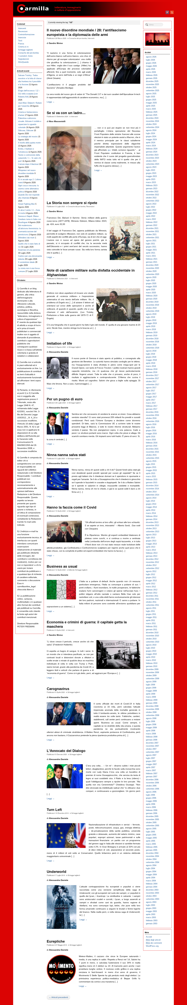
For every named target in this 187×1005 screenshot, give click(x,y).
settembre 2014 (152, 495)
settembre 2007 (152, 752)
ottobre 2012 (151, 565)
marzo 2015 (151, 476)
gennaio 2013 (151, 556)
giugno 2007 (151, 761)
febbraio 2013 (151, 553)
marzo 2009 (151, 697)
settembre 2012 (152, 568)
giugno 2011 (151, 614)
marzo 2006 (151, 807)
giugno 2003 (151, 908)
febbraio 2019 (151, 332)
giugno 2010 (151, 651)
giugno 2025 (151, 100)
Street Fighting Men (26, 204)
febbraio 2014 (151, 516)
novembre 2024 (152, 121)
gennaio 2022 (151, 225)
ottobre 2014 (151, 492)
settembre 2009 (152, 678)
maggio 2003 (151, 911)
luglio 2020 (150, 280)
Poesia (21, 44)
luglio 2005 (150, 832)
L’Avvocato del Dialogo (66, 751)
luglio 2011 (150, 611)
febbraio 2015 (151, 479)
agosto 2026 (151, 57)
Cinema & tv (23, 47)
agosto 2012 (151, 571)
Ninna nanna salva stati (66, 455)
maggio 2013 (151, 544)
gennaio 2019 (151, 335)
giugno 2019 (151, 320)
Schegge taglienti (75, 347)
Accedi (149, 937)
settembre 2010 (152, 642)
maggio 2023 (151, 176)
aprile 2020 (150, 289)
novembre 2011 (152, 599)
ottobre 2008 (151, 712)
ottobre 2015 (151, 455)
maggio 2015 (151, 470)
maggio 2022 (151, 213)
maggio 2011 (151, 617)
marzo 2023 (151, 182)
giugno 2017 (151, 394)
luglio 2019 (150, 317)
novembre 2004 (152, 856)
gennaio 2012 (151, 593)
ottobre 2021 (151, 234)
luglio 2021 (150, 244)
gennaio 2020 (151, 299)
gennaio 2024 (151, 152)
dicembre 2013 (152, 522)
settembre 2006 (152, 789)
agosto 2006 (151, 792)
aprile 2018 (150, 363)
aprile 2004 (150, 878)
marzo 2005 (151, 844)
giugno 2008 (151, 724)
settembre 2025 (152, 90)
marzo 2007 (151, 770)
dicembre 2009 (152, 669)
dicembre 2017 (152, 375)
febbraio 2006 (151, 810)
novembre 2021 (152, 231)
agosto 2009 (151, 682)
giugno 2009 (151, 688)
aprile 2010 (150, 657)
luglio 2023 (150, 170)
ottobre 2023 (151, 161)
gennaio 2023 (151, 188)
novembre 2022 (152, 195)
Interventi (91, 38)
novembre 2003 (152, 893)
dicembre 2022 (152, 191)
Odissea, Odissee (25, 130)
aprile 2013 (150, 547)
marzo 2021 (151, 256)
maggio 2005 (151, 838)
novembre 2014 (152, 489)
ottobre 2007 (151, 749)
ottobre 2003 (151, 896)
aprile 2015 (150, 473)
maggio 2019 (151, 323)
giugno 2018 (151, 357)
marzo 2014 (151, 513)
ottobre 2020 (151, 271)
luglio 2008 (150, 721)
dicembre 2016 (152, 412)
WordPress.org (152, 946)
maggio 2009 (151, 691)
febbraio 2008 (151, 737)
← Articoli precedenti (58, 997)
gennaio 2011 (151, 629)
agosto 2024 (151, 130)
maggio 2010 (151, 654)
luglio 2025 (150, 97)
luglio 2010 (150, 648)
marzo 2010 (151, 660)
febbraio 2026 (151, 75)
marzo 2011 (151, 623)
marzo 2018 (151, 366)
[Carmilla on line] (93, 9)
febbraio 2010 (151, 663)
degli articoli (153, 940)
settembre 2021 (152, 237)
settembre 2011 (152, 605)
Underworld (56, 872)
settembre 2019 (152, 311)
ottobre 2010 (151, 639)
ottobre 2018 (151, 345)
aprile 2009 (150, 694)
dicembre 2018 (152, 338)
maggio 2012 (151, 580)
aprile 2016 (150, 436)
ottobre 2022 (151, 198)
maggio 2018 (151, 360)
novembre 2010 (152, 636)
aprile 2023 (150, 179)
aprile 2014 (150, 510)
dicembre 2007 (152, 743)
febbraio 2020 (151, 296)
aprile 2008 (150, 731)
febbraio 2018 (151, 369)
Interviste (22, 37)
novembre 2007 (152, 746)
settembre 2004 (152, 862)
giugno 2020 (151, 283)
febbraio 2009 (151, 700)
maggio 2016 (151, 433)
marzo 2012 (151, 587)
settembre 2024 (152, 127)
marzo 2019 (151, 329)
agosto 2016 (151, 424)
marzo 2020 (151, 293)
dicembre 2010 (152, 632)
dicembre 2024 (152, 118)
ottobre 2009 (151, 675)
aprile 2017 (150, 400)
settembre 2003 (152, 899)
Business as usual (62, 566)
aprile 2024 (150, 142)
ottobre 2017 (151, 381)
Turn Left (54, 810)
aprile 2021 (150, 253)
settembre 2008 (152, 715)
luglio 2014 (150, 501)
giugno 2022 (151, 210)
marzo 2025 (151, 109)
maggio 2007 (151, 764)
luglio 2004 (150, 868)
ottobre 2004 (151, 859)
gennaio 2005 (151, 850)
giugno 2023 (151, 173)
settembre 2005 (152, 825)
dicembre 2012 (152, 559)
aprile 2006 (150, 804)
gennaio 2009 (151, 703)
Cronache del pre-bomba (78, 38)
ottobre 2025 (151, 87)
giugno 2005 (151, 835)
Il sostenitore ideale (26, 262)
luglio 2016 (150, 427)
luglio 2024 (150, 133)
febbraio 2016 (151, 443)
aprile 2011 (150, 620)
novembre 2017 (152, 378)
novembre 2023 (152, 158)
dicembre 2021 (152, 228)
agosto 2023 (151, 167)
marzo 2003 (151, 917)
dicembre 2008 (152, 706)
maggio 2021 (151, 250)
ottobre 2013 (151, 528)
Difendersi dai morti (26, 238)
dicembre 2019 (152, 302)
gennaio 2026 (151, 78)
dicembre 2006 (152, 780)
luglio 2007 (150, 758)
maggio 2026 (151, 66)
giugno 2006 (151, 798)
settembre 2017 (152, 384)
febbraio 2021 (151, 259)
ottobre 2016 (151, 418)
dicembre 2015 (152, 449)
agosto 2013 (151, 534)
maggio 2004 (151, 874)
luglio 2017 (150, 391)
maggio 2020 (151, 286)
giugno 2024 (151, 136)
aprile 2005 (150, 841)
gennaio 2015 (151, 482)
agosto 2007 (151, 755)
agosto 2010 (151, 645)
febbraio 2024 (151, 149)
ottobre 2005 (151, 822)
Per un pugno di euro (65, 399)
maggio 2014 (151, 507)
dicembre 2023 (152, 155)
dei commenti (154, 943)
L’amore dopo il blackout (28, 164)
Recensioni (90, 206)
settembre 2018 (152, 348)
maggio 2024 (151, 139)
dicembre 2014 (152, 485)
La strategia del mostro (28, 136)
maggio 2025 (151, 103)
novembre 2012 (152, 562)
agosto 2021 (151, 240)
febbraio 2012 (151, 590)
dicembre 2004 (152, 853)
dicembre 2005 (152, 816)
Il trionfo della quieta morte (29, 143)
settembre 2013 (152, 531)
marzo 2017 (151, 403)
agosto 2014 (151, 498)
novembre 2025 (152, 84)
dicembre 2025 (152, 81)
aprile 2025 (150, 106)
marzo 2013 (151, 550)
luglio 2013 (150, 538)
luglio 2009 (150, 685)
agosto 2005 (151, 829)
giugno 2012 (151, 577)
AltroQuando (23, 62)
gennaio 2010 (151, 666)
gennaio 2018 (151, 372)
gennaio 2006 (151, 813)
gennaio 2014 (151, 519)
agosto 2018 (151, 351)
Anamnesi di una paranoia (29, 250)
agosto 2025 (151, 93)
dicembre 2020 (152, 265)
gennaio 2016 (151, 446)
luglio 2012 (150, 574)
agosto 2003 (151, 902)
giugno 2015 (151, 467)
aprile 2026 (150, 69)
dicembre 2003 (152, 890)
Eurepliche (56, 941)
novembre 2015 (152, 452)
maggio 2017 (151, 397)
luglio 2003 (150, 905)
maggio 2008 (151, 727)
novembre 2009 (152, 672)
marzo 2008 (151, 734)
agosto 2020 (151, 277)
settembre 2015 (152, 458)
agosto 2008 (151, 718)
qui (109, 150)
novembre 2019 (152, 305)
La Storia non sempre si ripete (72, 203)
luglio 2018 (150, 354)
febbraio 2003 (151, 920)
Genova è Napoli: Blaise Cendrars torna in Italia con (29, 219)
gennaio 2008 (151, 740)
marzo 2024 (151, 146)
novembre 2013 (152, 525)
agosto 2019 (151, 314)
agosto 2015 (151, 461)
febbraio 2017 (151, 406)
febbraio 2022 (151, 222)
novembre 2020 (152, 268)
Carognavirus (58, 689)
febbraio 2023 (151, 185)
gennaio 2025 (151, 115)
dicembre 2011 (152, 596)
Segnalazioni (23, 59)
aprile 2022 (150, 216)
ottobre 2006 (151, 786)
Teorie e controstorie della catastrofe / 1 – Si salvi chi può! (29, 158)
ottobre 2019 (151, 308)
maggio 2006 (151, 801)
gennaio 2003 (151, 923)
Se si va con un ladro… (66, 113)
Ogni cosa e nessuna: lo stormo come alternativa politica (28, 188)
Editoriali (71, 570)
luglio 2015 (150, 464)
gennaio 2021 (151, 262)
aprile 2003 (150, 914)
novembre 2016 (152, 415)
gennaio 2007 (151, 776)
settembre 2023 (152, 164)
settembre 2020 (152, 274)
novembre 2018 (152, 342)
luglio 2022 (150, 207)
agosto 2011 (151, 608)
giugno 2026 (151, 63)
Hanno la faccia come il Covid (71, 507)
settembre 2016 (152, 421)
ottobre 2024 (151, 124)
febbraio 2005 (151, 847)
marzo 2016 (151, 440)
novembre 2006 (152, 783)
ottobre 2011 (151, 602)
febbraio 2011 (151, 626)
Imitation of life (59, 343)
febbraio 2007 (151, 773)
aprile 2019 (150, 326)
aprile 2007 (150, 767)
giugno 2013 (151, 541)
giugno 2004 (151, 871)
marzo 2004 (151, 881)
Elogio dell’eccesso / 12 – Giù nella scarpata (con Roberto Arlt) (29, 94)
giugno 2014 (151, 504)
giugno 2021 (151, 247)
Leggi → (50, 102)
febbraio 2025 (151, 112)
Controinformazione (26, 34)
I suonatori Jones (25, 56)
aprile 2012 (150, 583)
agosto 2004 (151, 865)
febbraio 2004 (151, 884)
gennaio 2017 (151, 409)
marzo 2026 (151, 72)
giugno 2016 (151, 430)
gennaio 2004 (151, 887)
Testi (20, 41)
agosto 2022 (151, 204)
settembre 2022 (152, 201)
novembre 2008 (152, 709)
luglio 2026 (150, 60)
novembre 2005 (152, 819)
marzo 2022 (151, 219)
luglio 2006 (150, 795)
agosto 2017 (151, 387)
